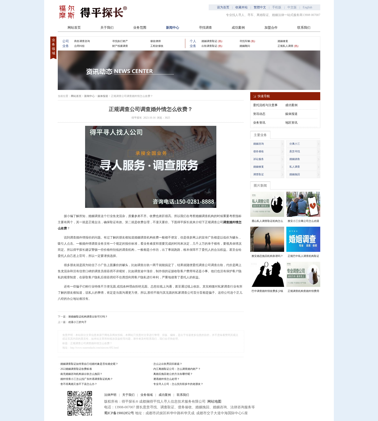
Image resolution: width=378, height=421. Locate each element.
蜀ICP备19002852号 (119, 413)
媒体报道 (103, 96)
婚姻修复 (283, 41)
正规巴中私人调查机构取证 (303, 256)
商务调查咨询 (82, 41)
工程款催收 (156, 45)
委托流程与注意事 (265, 105)
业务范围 (139, 27)
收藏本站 (241, 7)
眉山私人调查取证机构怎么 (267, 221)
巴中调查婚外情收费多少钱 (267, 291)
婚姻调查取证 (211, 41)
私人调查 (294, 166)
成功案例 (238, 27)
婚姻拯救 (294, 159)
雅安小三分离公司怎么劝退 (303, 221)
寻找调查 (205, 27)
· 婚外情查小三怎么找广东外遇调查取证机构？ (86, 379)
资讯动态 (259, 114)
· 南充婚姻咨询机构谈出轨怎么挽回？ (80, 373)
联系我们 (303, 27)
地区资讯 (291, 122)
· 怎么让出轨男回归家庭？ (167, 363)
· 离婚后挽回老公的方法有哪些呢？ (172, 373)
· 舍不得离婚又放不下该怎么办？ (78, 384)
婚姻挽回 (294, 174)
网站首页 (74, 27)
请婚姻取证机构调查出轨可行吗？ (88, 316)
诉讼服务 (258, 159)
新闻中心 (172, 27)
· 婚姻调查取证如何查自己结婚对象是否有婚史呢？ (88, 363)
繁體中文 (260, 7)
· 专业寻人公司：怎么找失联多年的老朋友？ (177, 384)
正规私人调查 (288, 45)
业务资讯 (259, 122)
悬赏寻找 (294, 151)
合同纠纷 (79, 45)
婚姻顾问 (245, 45)
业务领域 (146, 394)
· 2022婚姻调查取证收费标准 (75, 368)
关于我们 (107, 27)
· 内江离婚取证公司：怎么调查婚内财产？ (176, 368)
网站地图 (214, 401)
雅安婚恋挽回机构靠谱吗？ (267, 256)
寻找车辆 (247, 41)
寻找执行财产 (120, 41)
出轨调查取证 (211, 45)
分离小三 (294, 143)
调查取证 (258, 174)
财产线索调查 (120, 45)
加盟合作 (271, 27)
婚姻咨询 (258, 143)
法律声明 (110, 394)
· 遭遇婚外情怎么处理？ (166, 379)
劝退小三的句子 (77, 322)
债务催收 (258, 151)
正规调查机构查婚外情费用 (303, 291)
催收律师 (155, 41)
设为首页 (223, 7)
